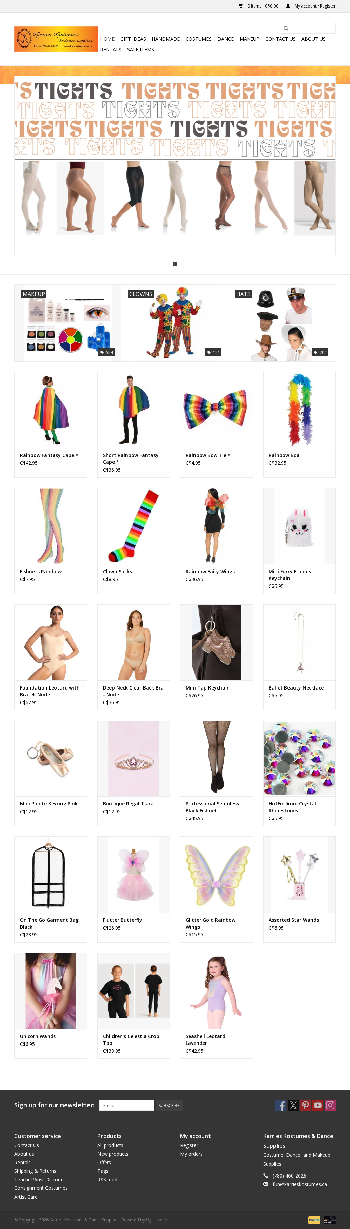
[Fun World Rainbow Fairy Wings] (216, 526)
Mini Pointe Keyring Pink (49, 803)
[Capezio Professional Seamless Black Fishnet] (216, 759)
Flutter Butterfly (122, 920)
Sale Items (140, 49)
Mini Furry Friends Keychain (290, 574)
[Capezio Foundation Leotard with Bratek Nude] (50, 642)
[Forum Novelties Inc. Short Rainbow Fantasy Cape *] (133, 410)
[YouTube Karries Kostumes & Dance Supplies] (317, 1105)
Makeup (249, 38)
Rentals (110, 49)
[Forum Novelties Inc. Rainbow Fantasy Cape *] (50, 410)
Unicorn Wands (38, 1036)
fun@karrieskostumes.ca (300, 1184)
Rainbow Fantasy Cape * (49, 455)
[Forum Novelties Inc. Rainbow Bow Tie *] (216, 410)
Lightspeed (156, 1220)
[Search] (286, 28)
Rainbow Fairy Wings (210, 571)
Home (107, 38)
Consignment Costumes (41, 1188)
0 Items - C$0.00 (262, 6)
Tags (102, 1171)
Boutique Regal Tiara (128, 803)
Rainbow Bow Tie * (208, 455)
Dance (225, 38)
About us (313, 38)
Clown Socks (117, 571)
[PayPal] (313, 1220)
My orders (191, 1154)
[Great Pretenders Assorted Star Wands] (299, 874)
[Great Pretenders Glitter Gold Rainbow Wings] (216, 874)
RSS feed (107, 1179)
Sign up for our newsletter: (54, 1105)
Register (189, 1145)
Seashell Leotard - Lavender (207, 1039)
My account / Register (315, 6)
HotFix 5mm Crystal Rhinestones (292, 807)
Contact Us (280, 38)
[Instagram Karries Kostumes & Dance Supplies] (330, 1105)
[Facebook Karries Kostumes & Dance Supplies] (280, 1105)
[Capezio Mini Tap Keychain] (216, 642)
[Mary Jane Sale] (175, 165)
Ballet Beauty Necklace (296, 687)
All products (110, 1145)
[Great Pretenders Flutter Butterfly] (133, 874)
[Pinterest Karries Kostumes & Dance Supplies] (305, 1105)
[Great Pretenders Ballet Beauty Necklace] (299, 642)
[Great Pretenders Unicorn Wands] (50, 991)
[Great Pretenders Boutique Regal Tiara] (133, 759)
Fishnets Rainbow (41, 571)
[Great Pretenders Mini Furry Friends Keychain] (299, 526)
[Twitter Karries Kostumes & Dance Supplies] (293, 1105)
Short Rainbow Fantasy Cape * (131, 458)
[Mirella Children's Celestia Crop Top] (133, 991)
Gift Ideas (133, 38)
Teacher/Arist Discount (39, 1179)
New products (113, 1154)
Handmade (166, 38)
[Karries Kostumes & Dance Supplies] (56, 39)
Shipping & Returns (35, 1171)
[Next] (322, 167)
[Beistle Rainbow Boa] (299, 410)
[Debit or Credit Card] (328, 1220)
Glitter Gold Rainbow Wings (210, 923)
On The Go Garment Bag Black (49, 923)
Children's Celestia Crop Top (131, 1039)
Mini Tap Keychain (208, 687)
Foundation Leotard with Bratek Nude (50, 691)
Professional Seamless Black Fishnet (212, 807)
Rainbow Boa (284, 455)
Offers (104, 1162)
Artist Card (26, 1197)
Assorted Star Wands (294, 920)
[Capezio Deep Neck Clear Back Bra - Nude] (133, 642)
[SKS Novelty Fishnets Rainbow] (50, 526)
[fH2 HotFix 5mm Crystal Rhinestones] (299, 759)
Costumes (199, 38)
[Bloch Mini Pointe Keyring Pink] (50, 759)
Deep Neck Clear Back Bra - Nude (133, 691)
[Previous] (27, 167)
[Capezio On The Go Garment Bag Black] (50, 874)
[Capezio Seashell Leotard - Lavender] (216, 991)
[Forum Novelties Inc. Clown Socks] (133, 526)
